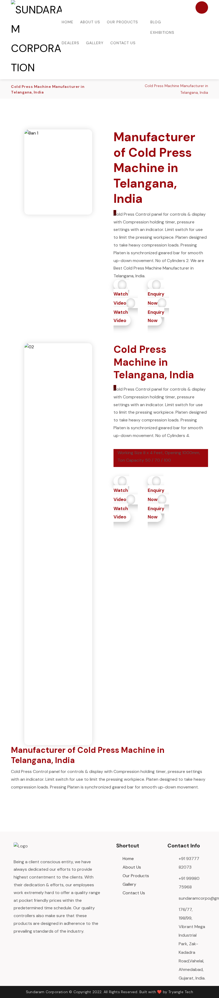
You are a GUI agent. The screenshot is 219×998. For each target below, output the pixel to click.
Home (128, 858)
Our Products (136, 876)
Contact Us (134, 893)
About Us (132, 867)
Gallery (129, 884)
